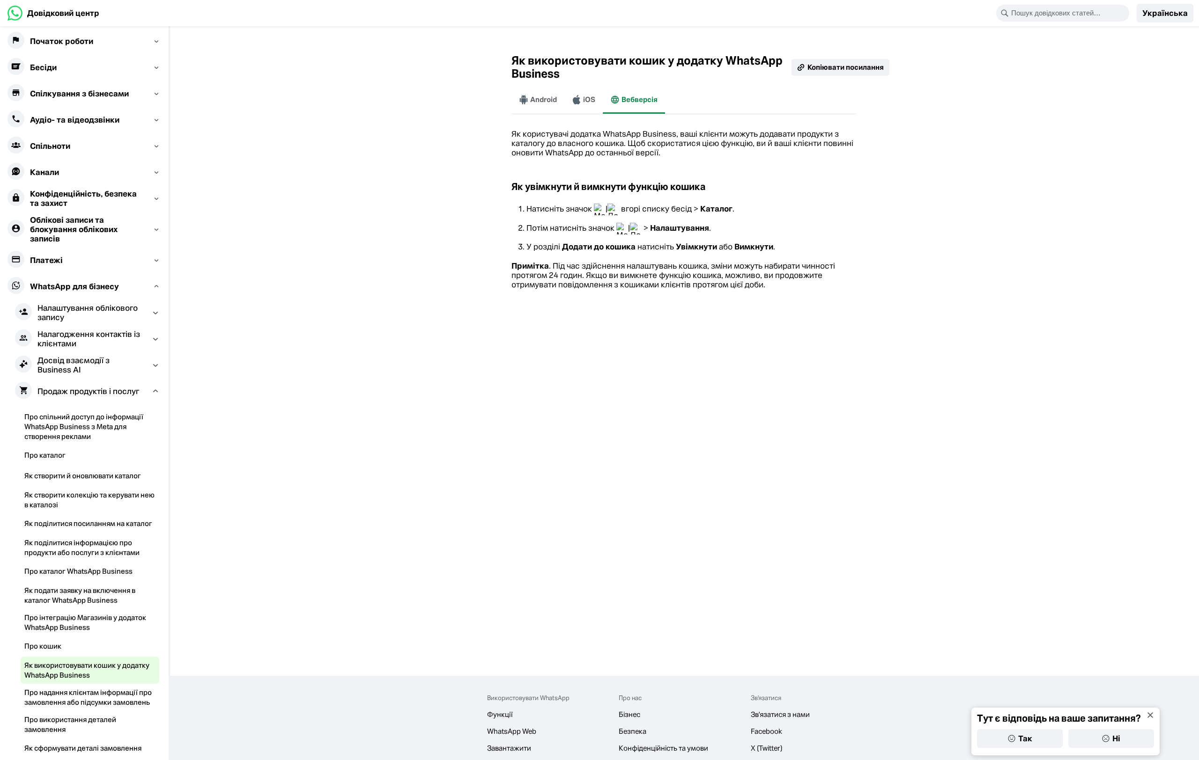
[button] (1165, 13)
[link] (53, 13)
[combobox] (1068, 13)
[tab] (537, 100)
